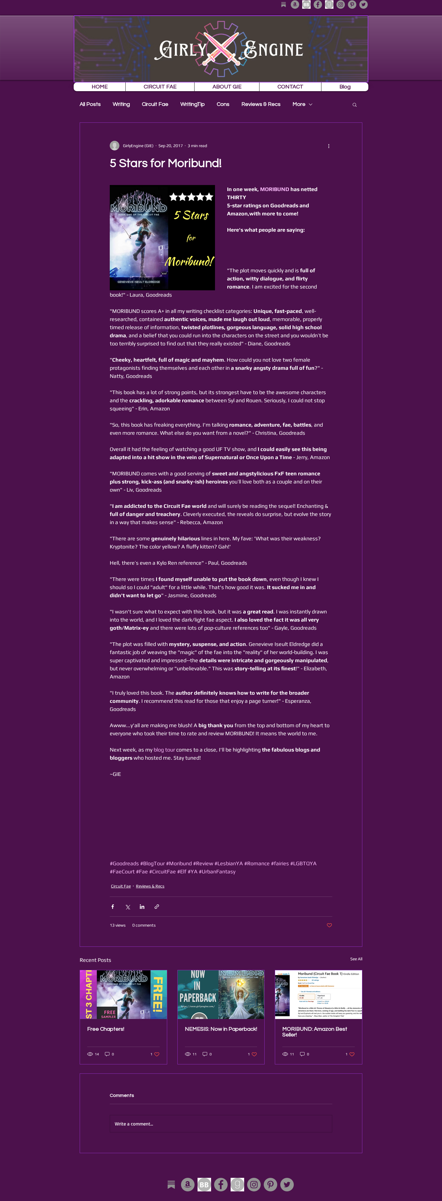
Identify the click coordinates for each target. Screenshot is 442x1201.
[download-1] (329, 4)
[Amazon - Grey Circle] (295, 4)
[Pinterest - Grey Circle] (352, 4)
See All (356, 958)
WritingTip (192, 104)
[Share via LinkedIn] (142, 906)
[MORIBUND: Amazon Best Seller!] (318, 994)
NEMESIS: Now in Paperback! (221, 1029)
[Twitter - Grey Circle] (363, 4)
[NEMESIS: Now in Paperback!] (221, 994)
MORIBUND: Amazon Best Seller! (314, 1032)
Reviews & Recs (261, 104)
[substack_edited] (283, 4)
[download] (306, 4)
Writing (121, 104)
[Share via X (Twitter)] (127, 906)
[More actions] (328, 145)
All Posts (90, 104)
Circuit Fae (155, 104)
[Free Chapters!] (123, 994)
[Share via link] (157, 906)
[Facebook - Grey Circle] (318, 4)
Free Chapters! (105, 1029)
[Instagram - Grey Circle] (340, 4)
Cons (223, 104)
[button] (355, 104)
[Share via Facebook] (112, 906)
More (299, 104)
